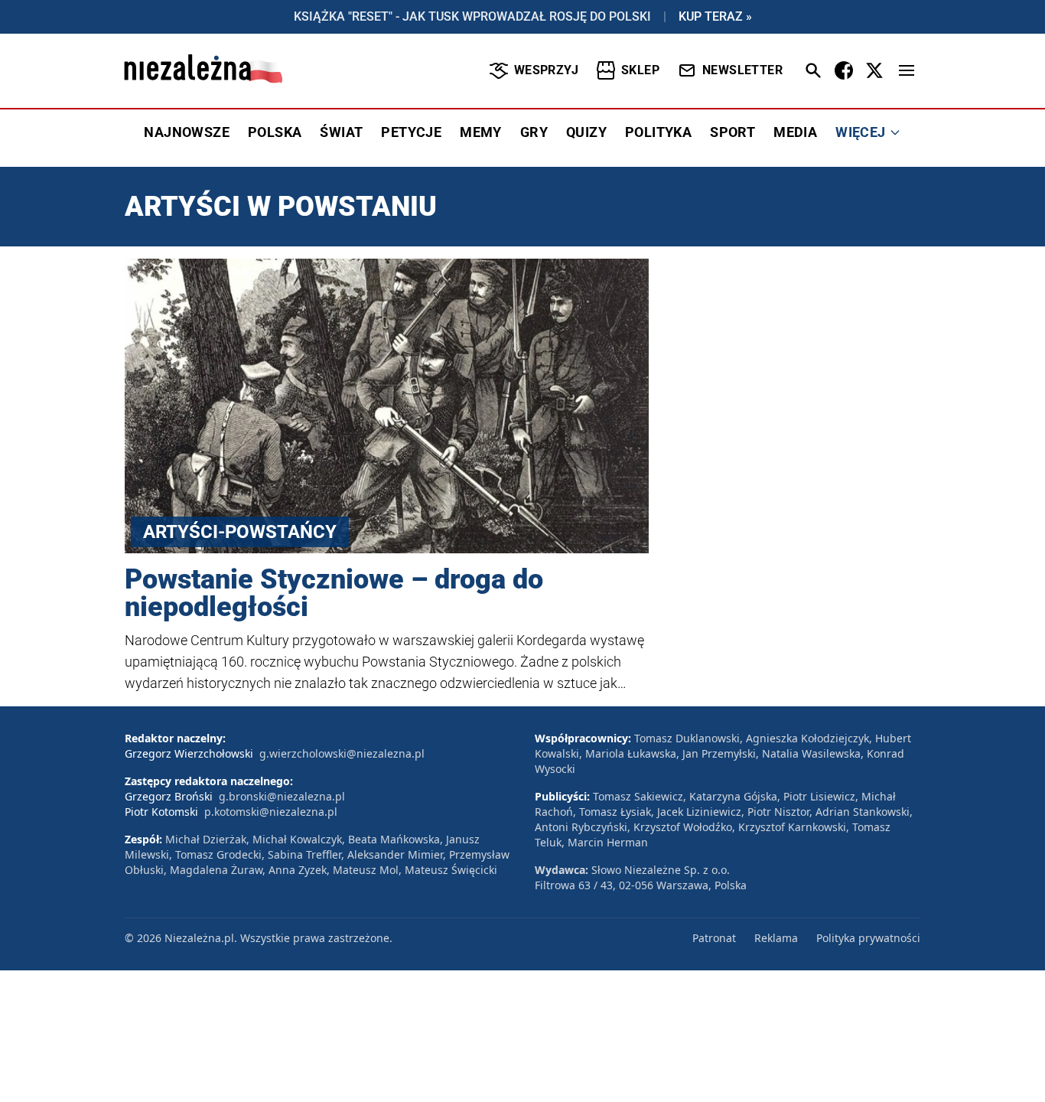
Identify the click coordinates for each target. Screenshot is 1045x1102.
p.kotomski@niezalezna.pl (270, 811)
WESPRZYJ (546, 70)
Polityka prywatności (868, 938)
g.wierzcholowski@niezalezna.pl (342, 753)
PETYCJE (411, 132)
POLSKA (274, 132)
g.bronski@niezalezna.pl (282, 796)
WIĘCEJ (860, 132)
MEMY (481, 132)
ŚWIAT (341, 132)
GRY (534, 132)
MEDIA (795, 132)
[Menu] (906, 70)
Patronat (714, 938)
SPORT (732, 132)
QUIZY (586, 132)
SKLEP (640, 70)
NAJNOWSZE (187, 132)
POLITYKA (658, 132)
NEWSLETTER (742, 70)
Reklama (776, 938)
